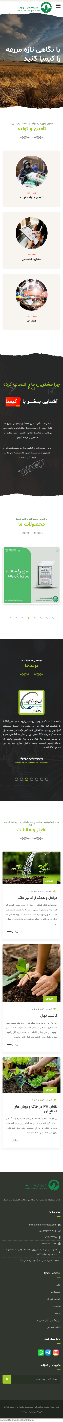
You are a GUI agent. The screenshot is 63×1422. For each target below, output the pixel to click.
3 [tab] (22, 618)
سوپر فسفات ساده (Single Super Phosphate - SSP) (32, 572)
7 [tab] (47, 618)
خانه (58, 1285)
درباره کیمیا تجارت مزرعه (48, 1320)
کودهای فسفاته (15, 553)
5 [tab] (34, 618)
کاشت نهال (48, 1015)
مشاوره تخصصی (31, 259)
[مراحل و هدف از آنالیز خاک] (31, 868)
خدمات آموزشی (53, 1299)
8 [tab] (53, 618)
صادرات (31, 321)
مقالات (48, 881)
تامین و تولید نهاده (32, 198)
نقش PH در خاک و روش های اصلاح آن (35, 1109)
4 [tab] (28, 618)
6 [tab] (40, 618)
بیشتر (15, 931)
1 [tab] (10, 618)
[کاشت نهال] (31, 973)
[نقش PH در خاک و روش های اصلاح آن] (31, 1075)
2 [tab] (16, 618)
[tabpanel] (31, 577)
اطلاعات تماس (53, 1327)
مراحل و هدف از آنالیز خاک (37, 898)
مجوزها (57, 1313)
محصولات (55, 1292)
